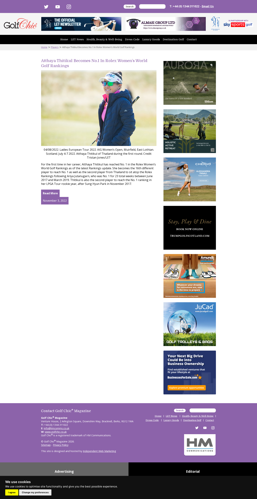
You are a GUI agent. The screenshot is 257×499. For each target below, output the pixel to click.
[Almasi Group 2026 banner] (166, 24)
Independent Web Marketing (99, 451)
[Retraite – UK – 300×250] (189, 298)
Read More (50, 193)
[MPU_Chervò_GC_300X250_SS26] (189, 202)
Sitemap (46, 445)
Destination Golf (173, 39)
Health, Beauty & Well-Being (104, 39)
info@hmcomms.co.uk (56, 428)
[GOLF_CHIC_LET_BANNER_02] (81, 24)
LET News (77, 39)
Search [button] (130, 6)
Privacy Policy (60, 445)
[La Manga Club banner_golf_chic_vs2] (189, 154)
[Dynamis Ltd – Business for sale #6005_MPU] (189, 395)
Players (55, 47)
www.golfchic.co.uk (56, 431)
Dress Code (132, 39)
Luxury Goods (151, 39)
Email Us (208, 6)
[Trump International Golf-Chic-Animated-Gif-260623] (189, 250)
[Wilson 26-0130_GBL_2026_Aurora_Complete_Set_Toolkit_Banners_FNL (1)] (189, 105)
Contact (192, 39)
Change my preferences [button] (35, 492)
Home (64, 39)
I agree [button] (12, 492)
